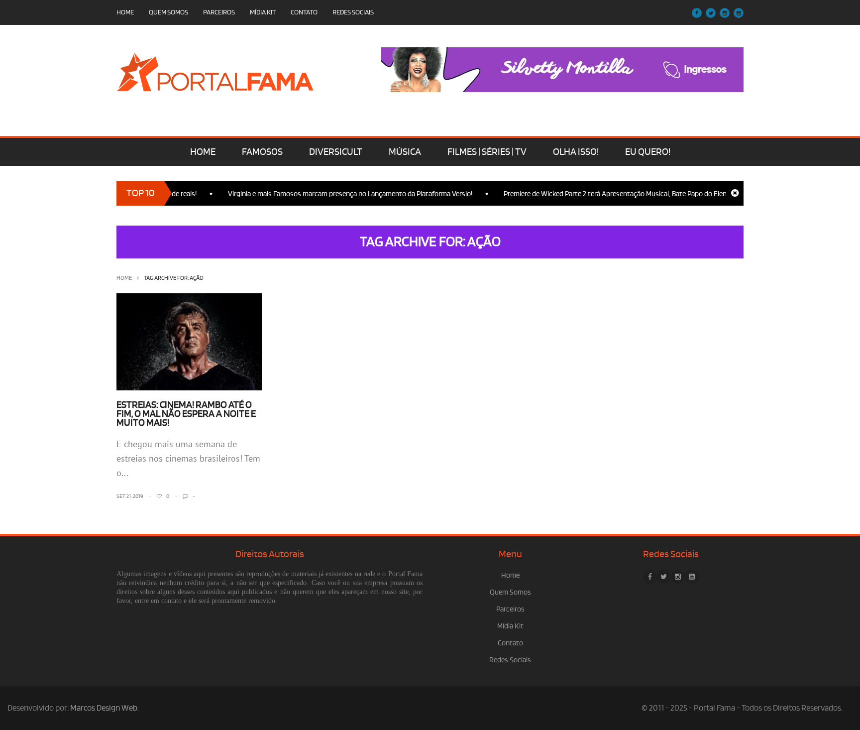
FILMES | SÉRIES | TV (487, 151)
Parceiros (219, 12)
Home (125, 12)
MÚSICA (405, 151)
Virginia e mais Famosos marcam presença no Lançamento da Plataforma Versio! (338, 194)
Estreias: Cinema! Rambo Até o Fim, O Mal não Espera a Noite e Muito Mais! (186, 413)
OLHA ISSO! (576, 151)
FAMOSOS (262, 151)
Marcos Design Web (103, 708)
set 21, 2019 (129, 496)
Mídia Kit (263, 12)
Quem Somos (168, 12)
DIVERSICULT (335, 151)
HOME (202, 151)
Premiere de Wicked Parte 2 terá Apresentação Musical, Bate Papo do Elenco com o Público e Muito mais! (650, 194)
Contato (304, 12)
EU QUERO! (647, 151)
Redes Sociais (353, 12)
